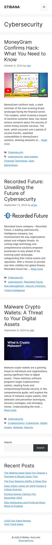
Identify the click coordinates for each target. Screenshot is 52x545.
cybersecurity (15, 156)
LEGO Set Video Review (17, 520)
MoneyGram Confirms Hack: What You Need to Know (25, 50)
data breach (31, 156)
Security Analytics (35, 286)
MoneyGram (11, 165)
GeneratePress (26, 540)
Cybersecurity (15, 152)
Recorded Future (33, 282)
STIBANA (12, 7)
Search (8, 442)
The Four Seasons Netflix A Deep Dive (25, 481)
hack (31, 160)
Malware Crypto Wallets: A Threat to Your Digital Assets (23, 315)
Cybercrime (32, 423)
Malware (18, 427)
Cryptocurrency (16, 423)
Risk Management (14, 286)
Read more (37, 269)
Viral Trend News (13, 524)
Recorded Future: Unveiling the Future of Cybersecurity (24, 190)
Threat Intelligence (14, 290)
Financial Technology (15, 160)
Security (28, 427)
